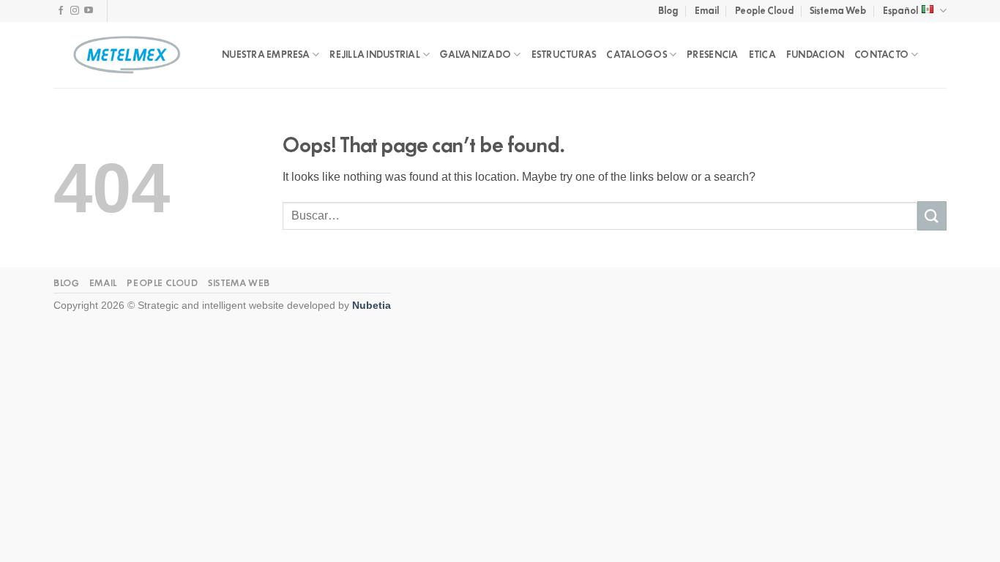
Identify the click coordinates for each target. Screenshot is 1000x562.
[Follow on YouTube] (88, 11)
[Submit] (932, 215)
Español (900, 10)
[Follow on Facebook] (60, 11)
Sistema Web (838, 10)
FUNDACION (815, 54)
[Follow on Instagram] (74, 11)
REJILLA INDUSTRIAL (374, 54)
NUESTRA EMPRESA (266, 54)
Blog (668, 10)
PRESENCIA (712, 54)
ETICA (762, 54)
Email (707, 10)
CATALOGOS (636, 54)
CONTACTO (881, 54)
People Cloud (764, 10)
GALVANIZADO (475, 54)
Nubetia (371, 305)
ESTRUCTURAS (564, 54)
